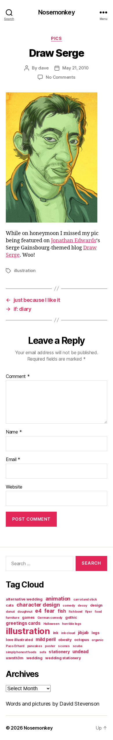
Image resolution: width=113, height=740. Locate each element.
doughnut (24, 612)
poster (50, 646)
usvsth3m (14, 658)
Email (13, 459)
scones (64, 646)
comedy (69, 605)
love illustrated (19, 640)
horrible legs (71, 624)
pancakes (34, 646)
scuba (77, 646)
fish (62, 611)
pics (56, 38)
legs (95, 633)
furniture (12, 618)
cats (10, 605)
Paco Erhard (15, 646)
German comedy (50, 618)
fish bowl (75, 612)
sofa (42, 652)
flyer (88, 612)
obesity (64, 640)
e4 (38, 611)
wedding (34, 658)
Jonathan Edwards (73, 240)
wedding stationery (63, 658)
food (98, 612)
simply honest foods (21, 652)
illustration (25, 270)
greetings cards (23, 623)
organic (97, 640)
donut (10, 612)
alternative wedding (24, 599)
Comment (18, 376)
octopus (81, 640)
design (96, 605)
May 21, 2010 (75, 68)
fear (49, 611)
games (28, 617)
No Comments (60, 77)
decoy (82, 605)
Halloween (51, 624)
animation (58, 599)
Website (14, 487)
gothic (71, 617)
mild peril (45, 639)
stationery (59, 651)
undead (80, 651)
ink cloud (68, 633)
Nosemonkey (56, 12)
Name (14, 432)
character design (38, 605)
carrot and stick (85, 599)
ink (56, 633)
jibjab (83, 632)
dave (43, 68)
